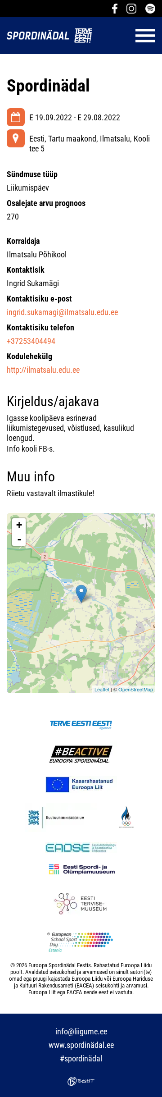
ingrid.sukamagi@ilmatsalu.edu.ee (62, 312)
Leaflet (101, 689)
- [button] (19, 539)
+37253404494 (31, 341)
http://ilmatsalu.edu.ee (43, 370)
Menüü (128, 35)
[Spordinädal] (81, 594)
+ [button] (19, 524)
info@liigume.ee (81, 1031)
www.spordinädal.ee (81, 1045)
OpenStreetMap (135, 689)
